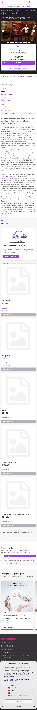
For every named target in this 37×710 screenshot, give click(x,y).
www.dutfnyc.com (7, 178)
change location (26, 6)
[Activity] (29, 2)
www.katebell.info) (8, 123)
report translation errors (9, 657)
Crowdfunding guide (24, 552)
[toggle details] (32, 629)
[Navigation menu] (35, 2)
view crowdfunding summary (18, 68)
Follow (18, 62)
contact (9, 94)
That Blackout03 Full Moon (15, 514)
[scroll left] (3, 31)
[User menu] (32, 2)
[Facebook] (2, 646)
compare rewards (11, 256)
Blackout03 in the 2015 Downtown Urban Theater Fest (18, 11)
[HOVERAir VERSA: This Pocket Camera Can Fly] (17, 596)
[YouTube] (7, 646)
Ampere (6, 355)
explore (9, 578)
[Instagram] (10, 646)
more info (3, 94)
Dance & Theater (6, 100)
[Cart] (25, 2)
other (3, 107)
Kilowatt (6, 300)
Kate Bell (5, 15)
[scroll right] (34, 31)
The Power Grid (9, 462)
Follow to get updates (11, 563)
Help (14, 552)
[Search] (21, 2)
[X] (4, 646)
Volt (4, 410)
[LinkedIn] (12, 646)
